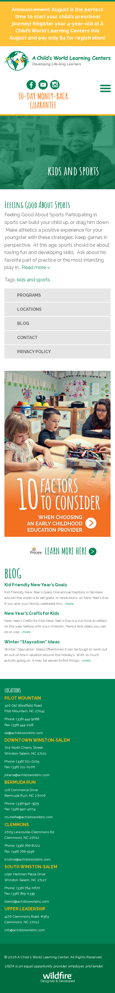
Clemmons (16, 824)
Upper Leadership (24, 908)
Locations (29, 309)
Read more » (36, 267)
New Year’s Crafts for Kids (31, 613)
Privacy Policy (34, 351)
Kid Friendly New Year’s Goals (35, 584)
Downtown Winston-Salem (37, 740)
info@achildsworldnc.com (24, 930)
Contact (27, 337)
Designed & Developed (57, 981)
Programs (29, 295)
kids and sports (33, 280)
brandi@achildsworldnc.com (26, 901)
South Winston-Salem (30, 866)
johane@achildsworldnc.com (27, 775)
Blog (23, 323)
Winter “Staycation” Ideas (32, 642)
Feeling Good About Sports (37, 204)
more (69, 604)
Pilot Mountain (22, 698)
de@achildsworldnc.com (23, 733)
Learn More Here (66, 551)
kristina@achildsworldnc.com (27, 859)
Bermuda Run (20, 782)
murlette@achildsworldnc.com (28, 817)
